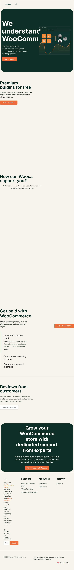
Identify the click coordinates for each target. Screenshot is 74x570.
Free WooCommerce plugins (28, 485)
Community (43, 483)
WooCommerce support (29, 492)
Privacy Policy (47, 559)
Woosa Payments (27, 489)
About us (60, 483)
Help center (43, 487)
